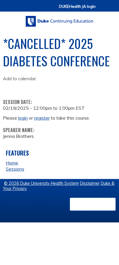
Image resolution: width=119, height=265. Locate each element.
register (42, 118)
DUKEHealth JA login (77, 6)
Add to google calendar (9, 87)
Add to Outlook (49, 87)
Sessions (15, 169)
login (23, 118)
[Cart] (102, 9)
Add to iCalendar (35, 87)
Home (12, 163)
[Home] (59, 19)
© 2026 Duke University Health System (41, 183)
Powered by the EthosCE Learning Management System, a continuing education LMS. (92, 204)
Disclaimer (90, 183)
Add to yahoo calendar (22, 87)
